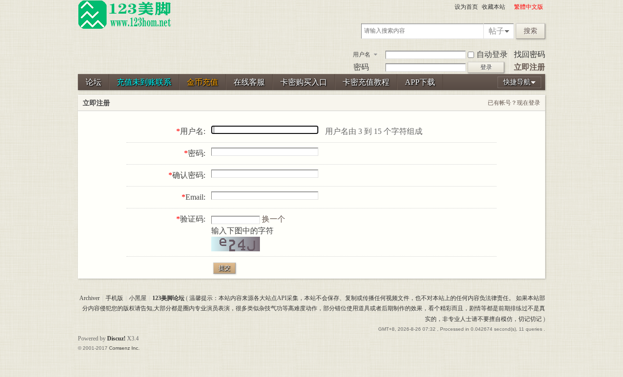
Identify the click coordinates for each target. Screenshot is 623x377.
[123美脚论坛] (124, 27)
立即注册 (529, 67)
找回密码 (529, 54)
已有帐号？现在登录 (514, 102)
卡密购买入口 (303, 82)
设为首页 (466, 6)
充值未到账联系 (144, 82)
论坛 (93, 82)
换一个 (273, 219)
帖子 (496, 31)
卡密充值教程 (366, 82)
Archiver (89, 298)
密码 (361, 67)
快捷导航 (517, 82)
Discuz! (116, 338)
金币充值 (202, 82)
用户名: (192, 131)
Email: (195, 197)
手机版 (114, 298)
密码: (196, 153)
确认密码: (188, 175)
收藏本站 (493, 6)
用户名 (361, 54)
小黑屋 (138, 298)
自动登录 (492, 54)
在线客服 (249, 82)
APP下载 (420, 82)
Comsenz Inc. (124, 348)
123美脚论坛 (168, 298)
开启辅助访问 (509, 6)
